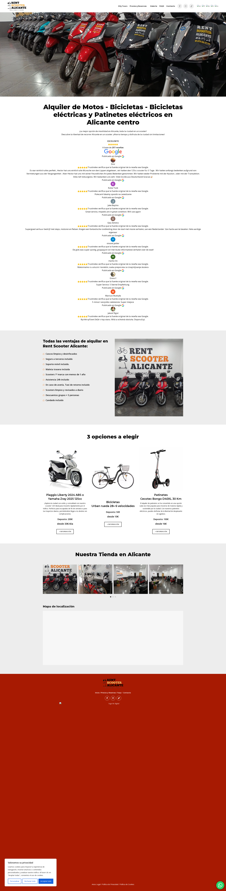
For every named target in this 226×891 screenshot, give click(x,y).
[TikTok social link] (191, 6)
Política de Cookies (127, 884)
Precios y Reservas (108, 693)
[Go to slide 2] (113, 596)
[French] (203, 6)
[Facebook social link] (179, 6)
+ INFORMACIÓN (65, 531)
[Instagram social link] (185, 6)
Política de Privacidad (110, 884)
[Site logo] (16, 6)
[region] (30, 872)
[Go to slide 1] (110, 596)
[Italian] (212, 6)
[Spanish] (216, 6)
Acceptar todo (45, 881)
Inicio (97, 693)
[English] (198, 6)
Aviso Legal (96, 884)
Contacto (127, 693)
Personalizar (14, 881)
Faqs (119, 693)
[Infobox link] (65, 481)
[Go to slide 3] (115, 596)
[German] (207, 6)
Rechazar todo (30, 881)
